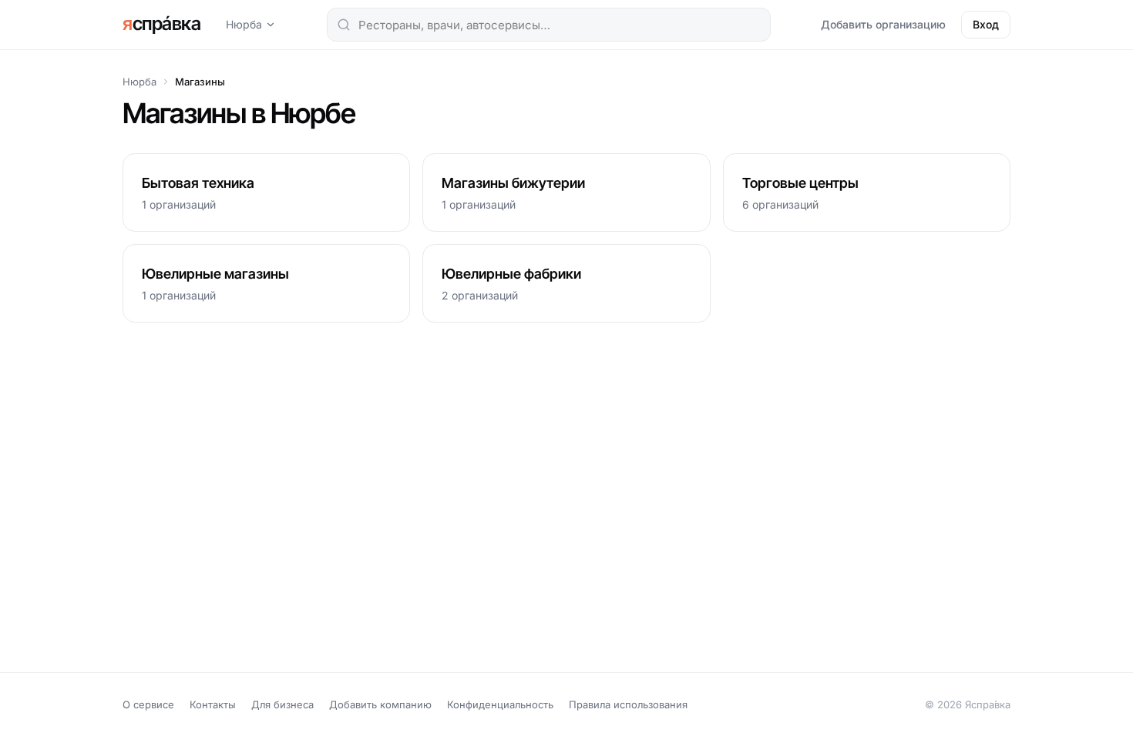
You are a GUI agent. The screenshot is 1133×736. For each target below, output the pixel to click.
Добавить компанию (380, 704)
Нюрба (244, 24)
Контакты (213, 704)
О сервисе (148, 704)
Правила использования (628, 704)
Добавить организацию (883, 24)
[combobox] (549, 25)
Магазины (200, 81)
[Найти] (343, 24)
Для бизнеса (282, 704)
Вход (986, 24)
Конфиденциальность (500, 704)
